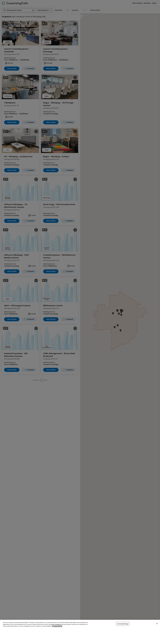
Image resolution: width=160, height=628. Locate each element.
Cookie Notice (57, 626)
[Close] (157, 624)
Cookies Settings (122, 624)
